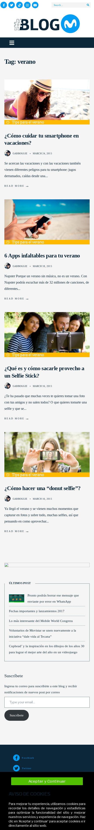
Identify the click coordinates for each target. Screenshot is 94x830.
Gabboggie (20, 153)
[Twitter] (11, 5)
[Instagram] (27, 5)
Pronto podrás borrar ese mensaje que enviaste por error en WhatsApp (53, 598)
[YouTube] (35, 5)
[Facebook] (3, 5)
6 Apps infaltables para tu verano (42, 255)
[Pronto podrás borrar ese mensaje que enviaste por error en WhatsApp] (16, 598)
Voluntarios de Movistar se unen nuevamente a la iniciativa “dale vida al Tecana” (42, 633)
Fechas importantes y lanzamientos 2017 (36, 611)
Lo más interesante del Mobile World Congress (41, 621)
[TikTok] (19, 5)
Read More (17, 185)
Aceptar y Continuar (47, 781)
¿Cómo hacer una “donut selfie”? (42, 488)
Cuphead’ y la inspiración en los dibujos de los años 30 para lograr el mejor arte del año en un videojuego (46, 649)
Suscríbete (17, 715)
